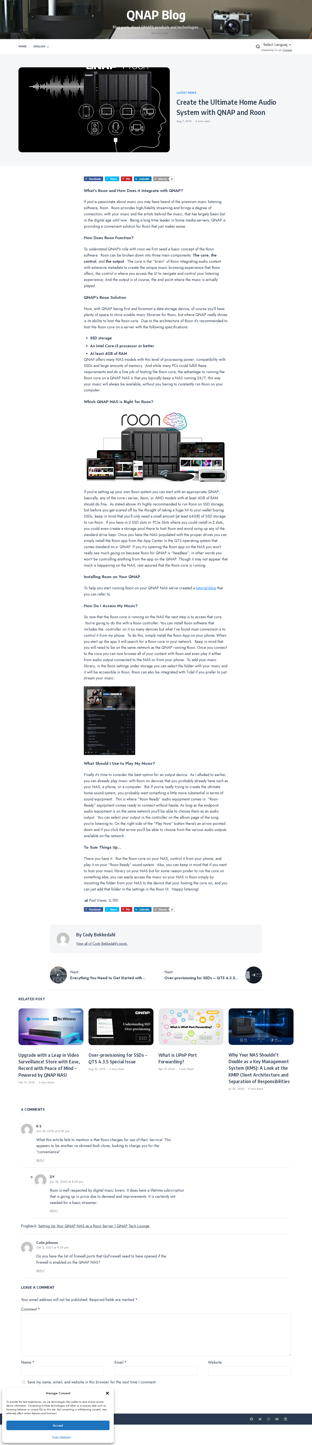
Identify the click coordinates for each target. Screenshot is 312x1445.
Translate (287, 50)
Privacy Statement (61, 1437)
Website (215, 1362)
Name (28, 1362)
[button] (107, 1393)
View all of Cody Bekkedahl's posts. (102, 943)
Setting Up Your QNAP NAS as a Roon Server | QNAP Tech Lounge (93, 1226)
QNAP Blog (156, 14)
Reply (40, 1160)
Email (120, 1362)
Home (22, 46)
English (39, 46)
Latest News (187, 93)
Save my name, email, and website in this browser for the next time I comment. (92, 1382)
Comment (30, 1309)
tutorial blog (206, 588)
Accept (58, 1425)
